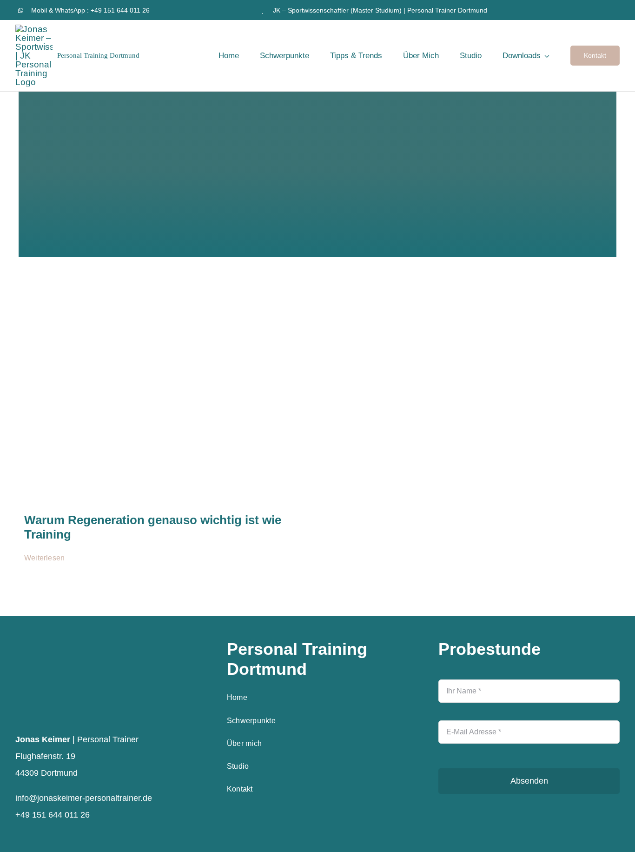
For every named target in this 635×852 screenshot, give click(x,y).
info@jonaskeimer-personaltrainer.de (83, 798)
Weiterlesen (44, 558)
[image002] (161, 289)
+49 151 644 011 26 (120, 10)
